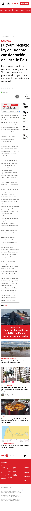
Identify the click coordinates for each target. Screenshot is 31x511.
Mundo (16, 10)
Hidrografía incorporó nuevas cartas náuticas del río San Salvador (15, 446)
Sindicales (8, 10)
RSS (25, 480)
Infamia (3, 417)
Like (8, 474)
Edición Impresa (15, 474)
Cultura (9, 471)
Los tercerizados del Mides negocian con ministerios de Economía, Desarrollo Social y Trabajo (15, 389)
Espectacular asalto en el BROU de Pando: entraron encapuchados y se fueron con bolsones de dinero (15, 336)
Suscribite (14, 104)
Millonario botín (15, 327)
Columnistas (4, 473)
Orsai (22, 10)
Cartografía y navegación (8, 443)
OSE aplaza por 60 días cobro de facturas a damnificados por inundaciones (14, 361)
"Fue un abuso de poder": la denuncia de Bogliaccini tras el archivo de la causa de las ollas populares (15, 420)
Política (3, 470)
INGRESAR (15, 4)
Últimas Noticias (3, 466)
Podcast (15, 471)
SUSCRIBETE (24, 4)
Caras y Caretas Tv (14, 467)
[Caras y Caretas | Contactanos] (28, 456)
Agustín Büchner (11, 395)
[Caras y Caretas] (7, 457)
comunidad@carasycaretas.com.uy (8, 495)
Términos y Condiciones (6, 487)
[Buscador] (8, 3)
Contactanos (27, 476)
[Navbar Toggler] (4, 4)
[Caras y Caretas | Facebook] (22, 456)
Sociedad (3, 475)
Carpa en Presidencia (6, 385)
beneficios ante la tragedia (8, 358)
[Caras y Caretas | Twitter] (25, 456)
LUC (6, 305)
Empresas (9, 477)
